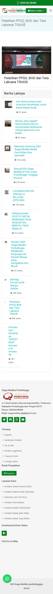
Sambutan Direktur (13, 440)
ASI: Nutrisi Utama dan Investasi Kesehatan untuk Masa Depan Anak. (31, 104)
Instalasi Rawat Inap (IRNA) (17, 518)
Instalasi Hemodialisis (14, 502)
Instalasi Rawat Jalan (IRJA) (17, 513)
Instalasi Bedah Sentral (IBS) (17, 508)
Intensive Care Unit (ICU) (16, 497)
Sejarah (8, 435)
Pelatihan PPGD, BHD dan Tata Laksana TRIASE (15, 307)
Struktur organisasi (13, 451)
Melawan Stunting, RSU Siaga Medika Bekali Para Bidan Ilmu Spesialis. (27, 151)
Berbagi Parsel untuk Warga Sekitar (17, 284)
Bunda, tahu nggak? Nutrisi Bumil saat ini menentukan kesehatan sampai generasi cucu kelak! (28, 126)
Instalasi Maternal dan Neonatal (19, 492)
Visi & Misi (9, 445)
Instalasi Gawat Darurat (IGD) (18, 486)
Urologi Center (11, 461)
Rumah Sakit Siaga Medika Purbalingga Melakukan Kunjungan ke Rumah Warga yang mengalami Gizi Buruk (19, 254)
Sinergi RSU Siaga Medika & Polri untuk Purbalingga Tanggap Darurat (26, 173)
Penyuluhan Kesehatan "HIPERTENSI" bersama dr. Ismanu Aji (13, 341)
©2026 (26, 588)
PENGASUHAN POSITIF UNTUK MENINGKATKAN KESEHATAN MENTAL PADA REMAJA (21, 221)
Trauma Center (11, 456)
